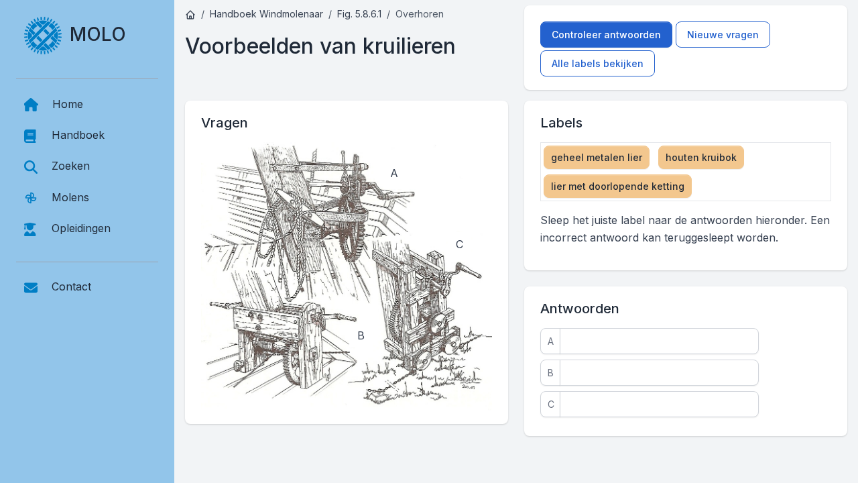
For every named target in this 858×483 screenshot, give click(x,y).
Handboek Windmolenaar (266, 13)
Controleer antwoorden (606, 34)
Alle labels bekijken (598, 63)
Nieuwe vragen (723, 34)
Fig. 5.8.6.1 (359, 13)
